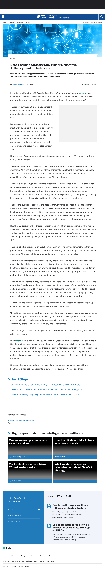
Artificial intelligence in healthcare (20, 22)
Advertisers (6, 561)
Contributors (50, 561)
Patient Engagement (16, 516)
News (12, 58)
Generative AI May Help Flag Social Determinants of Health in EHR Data (45, 394)
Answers (13, 566)
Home (4, 22)
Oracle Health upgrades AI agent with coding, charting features (71, 506)
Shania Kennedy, (18, 85)
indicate (82, 93)
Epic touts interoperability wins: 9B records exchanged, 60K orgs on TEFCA (71, 527)
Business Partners (18, 561)
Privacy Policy (54, 556)
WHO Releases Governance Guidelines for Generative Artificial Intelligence (46, 389)
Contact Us (43, 556)
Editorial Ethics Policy (18, 556)
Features (20, 566)
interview (19, 340)
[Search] (102, 17)
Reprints (5, 566)
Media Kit (29, 561)
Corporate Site (39, 561)
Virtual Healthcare (15, 521)
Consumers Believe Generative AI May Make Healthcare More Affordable (45, 384)
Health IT (11, 510)
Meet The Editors (32, 556)
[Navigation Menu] (3, 17)
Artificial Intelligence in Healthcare (21, 420)
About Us (6, 556)
